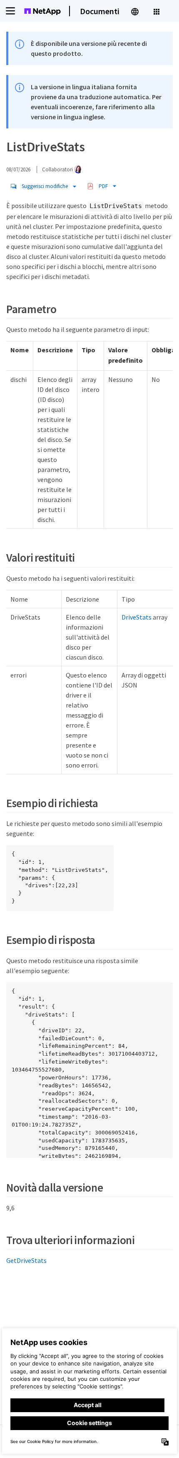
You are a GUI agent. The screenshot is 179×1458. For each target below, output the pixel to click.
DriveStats (137, 617)
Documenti (99, 11)
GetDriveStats (26, 1260)
